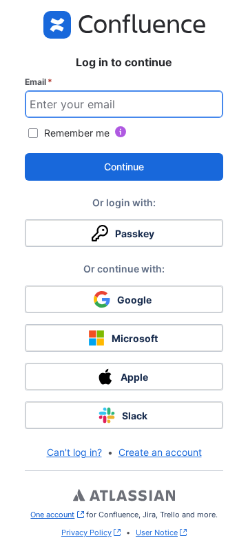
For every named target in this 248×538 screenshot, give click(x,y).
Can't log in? (74, 452)
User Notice (157, 532)
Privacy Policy (86, 532)
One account (56, 514)
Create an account (160, 452)
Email (38, 82)
